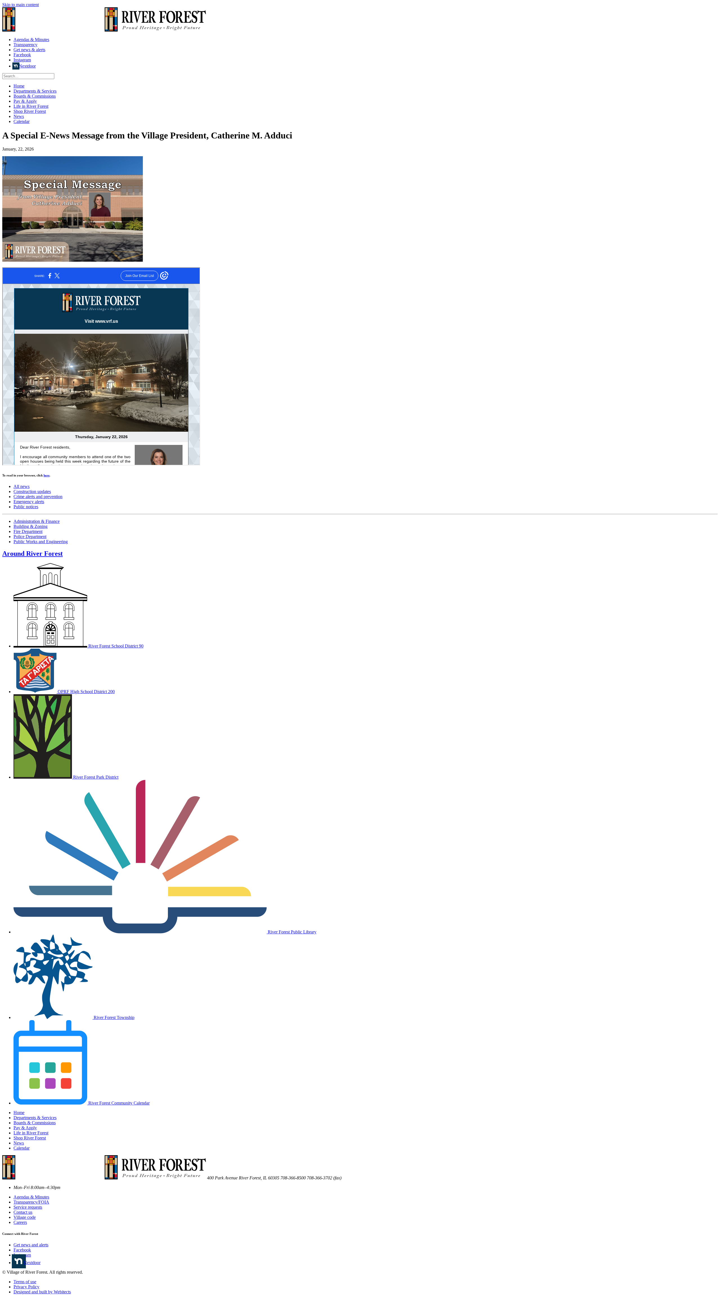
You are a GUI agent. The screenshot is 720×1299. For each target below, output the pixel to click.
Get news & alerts (29, 49)
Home (19, 86)
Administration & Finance (37, 521)
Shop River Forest (30, 111)
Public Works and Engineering (41, 541)
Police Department (30, 536)
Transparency (25, 44)
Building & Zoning (31, 526)
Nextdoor (27, 66)
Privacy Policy (26, 1286)
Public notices (26, 506)
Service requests (28, 1207)
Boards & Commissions (35, 96)
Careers (20, 1222)
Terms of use (25, 1281)
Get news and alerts (31, 1244)
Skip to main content (20, 4)
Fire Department (28, 531)
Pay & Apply (25, 101)
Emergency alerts (29, 501)
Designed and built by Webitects (42, 1291)
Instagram (22, 59)
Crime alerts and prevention (38, 496)
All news (22, 486)
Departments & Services (35, 91)
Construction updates (32, 491)
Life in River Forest (31, 106)
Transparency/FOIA (31, 1202)
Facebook (22, 54)
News (19, 116)
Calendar (22, 121)
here (47, 475)
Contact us (23, 1212)
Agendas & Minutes (31, 39)
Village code (25, 1217)
